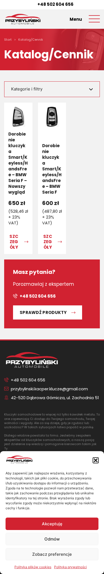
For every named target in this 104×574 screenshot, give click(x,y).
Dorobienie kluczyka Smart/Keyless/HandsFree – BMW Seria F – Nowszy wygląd (18, 163)
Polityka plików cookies (32, 567)
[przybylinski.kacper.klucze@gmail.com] (6, 388)
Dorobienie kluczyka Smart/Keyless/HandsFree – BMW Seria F (52, 169)
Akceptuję (52, 523)
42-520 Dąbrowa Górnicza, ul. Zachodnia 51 (55, 398)
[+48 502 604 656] (33, 4)
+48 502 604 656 (55, 4)
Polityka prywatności (70, 567)
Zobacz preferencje (52, 554)
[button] (95, 460)
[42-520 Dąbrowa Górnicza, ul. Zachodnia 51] (6, 397)
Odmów (52, 539)
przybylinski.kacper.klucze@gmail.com (49, 389)
